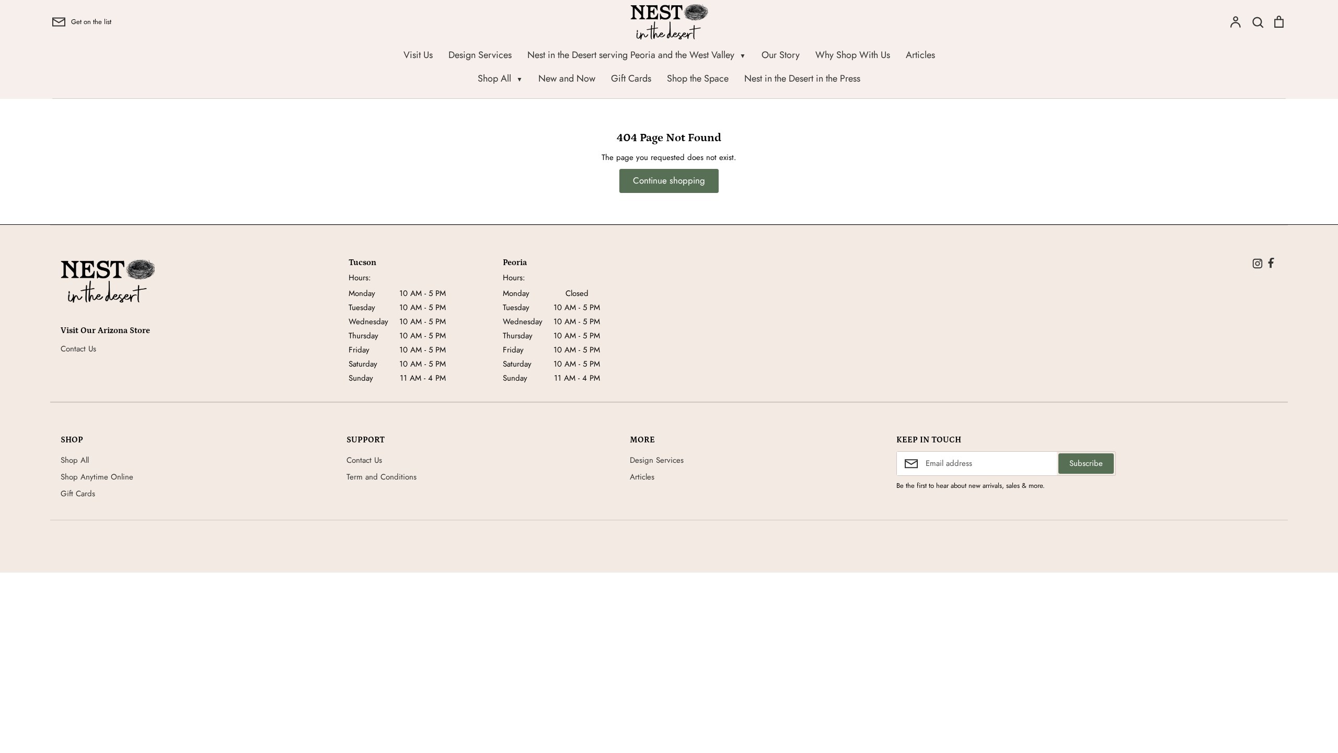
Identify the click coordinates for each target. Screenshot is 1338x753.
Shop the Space (698, 78)
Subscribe (1086, 463)
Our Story (781, 55)
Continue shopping (669, 180)
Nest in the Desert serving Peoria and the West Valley (636, 55)
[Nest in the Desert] (108, 281)
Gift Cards (631, 78)
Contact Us (78, 349)
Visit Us (418, 55)
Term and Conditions (382, 477)
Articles (920, 55)
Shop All (500, 78)
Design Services (480, 55)
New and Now (566, 78)
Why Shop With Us (852, 55)
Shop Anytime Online (97, 477)
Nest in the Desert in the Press (802, 78)
